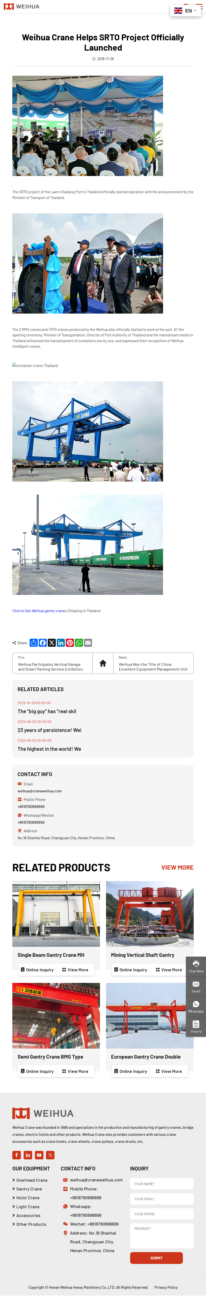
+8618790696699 (31, 806)
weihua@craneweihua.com (40, 791)
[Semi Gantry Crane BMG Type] (56, 1016)
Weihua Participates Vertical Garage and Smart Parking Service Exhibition (50, 666)
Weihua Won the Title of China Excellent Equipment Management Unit (153, 666)
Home (23, 19)
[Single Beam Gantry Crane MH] (56, 914)
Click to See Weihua (28, 610)
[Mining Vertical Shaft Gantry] (150, 914)
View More (177, 867)
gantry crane (55, 610)
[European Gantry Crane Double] (150, 1016)
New (36, 19)
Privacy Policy (166, 1287)
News (49, 19)
